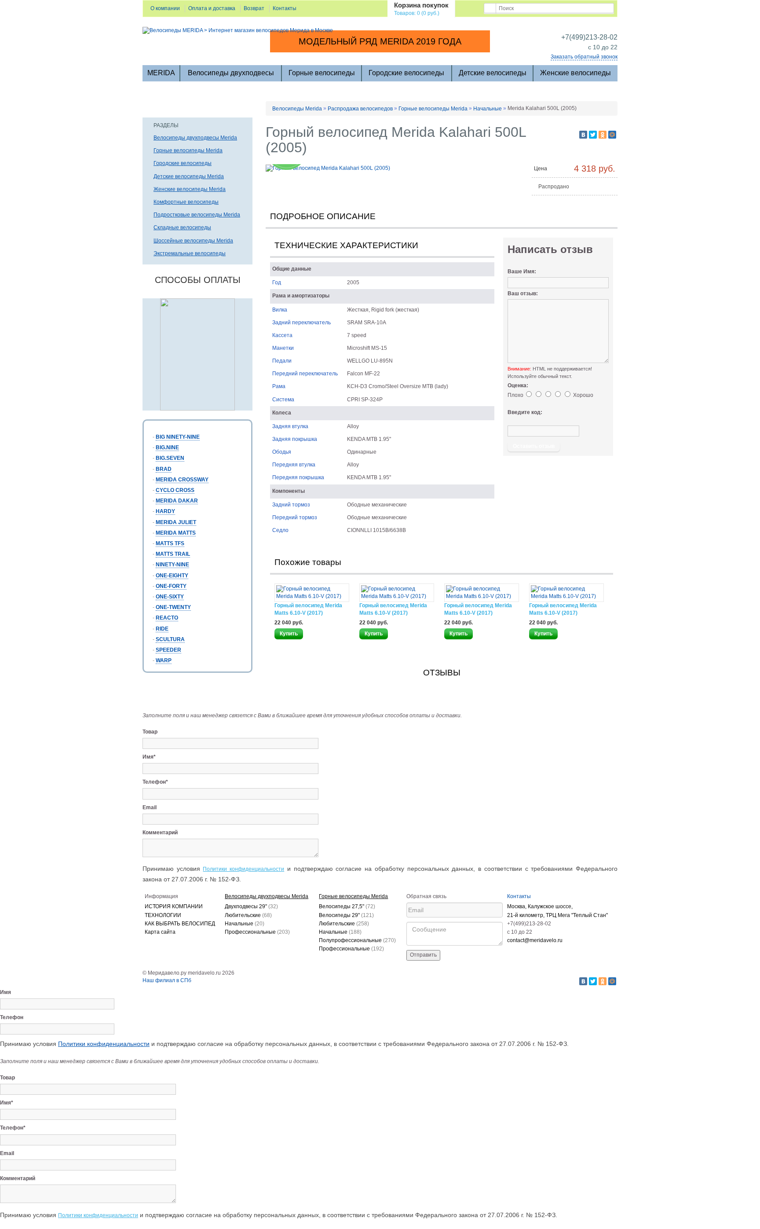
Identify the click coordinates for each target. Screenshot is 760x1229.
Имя (5, 992)
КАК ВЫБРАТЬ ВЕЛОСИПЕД (180, 924)
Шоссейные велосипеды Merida (193, 241)
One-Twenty (173, 607)
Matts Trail (173, 554)
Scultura (170, 639)
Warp (164, 660)
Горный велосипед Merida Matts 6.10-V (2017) (308, 609)
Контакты (284, 8)
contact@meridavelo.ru (535, 940)
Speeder (168, 650)
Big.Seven (170, 458)
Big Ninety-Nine (178, 437)
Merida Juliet (176, 522)
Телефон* (155, 782)
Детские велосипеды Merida (188, 176)
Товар (149, 732)
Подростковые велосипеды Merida (196, 215)
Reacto (167, 618)
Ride (162, 629)
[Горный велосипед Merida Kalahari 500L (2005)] (328, 168)
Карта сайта (160, 932)
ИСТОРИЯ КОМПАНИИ (174, 906)
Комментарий (160, 832)
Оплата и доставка (211, 8)
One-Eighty (172, 575)
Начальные (487, 109)
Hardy (165, 511)
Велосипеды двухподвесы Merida (195, 138)
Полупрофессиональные (357, 940)
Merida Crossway (182, 480)
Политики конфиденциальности (243, 869)
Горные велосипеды (322, 73)
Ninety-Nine (172, 564)
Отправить (423, 955)
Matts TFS (170, 543)
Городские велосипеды (406, 73)
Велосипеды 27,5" (347, 906)
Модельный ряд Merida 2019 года (380, 41)
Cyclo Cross (175, 490)
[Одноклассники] (603, 135)
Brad (164, 469)
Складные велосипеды (182, 227)
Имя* (149, 757)
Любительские (248, 915)
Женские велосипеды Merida (189, 189)
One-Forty (171, 586)
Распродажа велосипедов (360, 109)
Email (149, 807)
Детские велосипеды (492, 73)
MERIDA (161, 73)
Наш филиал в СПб (166, 980)
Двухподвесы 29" (251, 906)
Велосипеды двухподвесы (231, 73)
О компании (165, 8)
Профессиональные (257, 932)
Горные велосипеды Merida (188, 150)
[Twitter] (593, 135)
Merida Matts (176, 533)
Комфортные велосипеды (186, 202)
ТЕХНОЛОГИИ (163, 915)
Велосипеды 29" (346, 915)
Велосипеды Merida (297, 109)
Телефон (11, 1017)
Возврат (254, 8)
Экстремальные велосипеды (189, 253)
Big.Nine (167, 447)
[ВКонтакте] (583, 135)
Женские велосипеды (575, 73)
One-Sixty (170, 597)
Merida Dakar (177, 501)
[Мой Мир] (612, 135)
